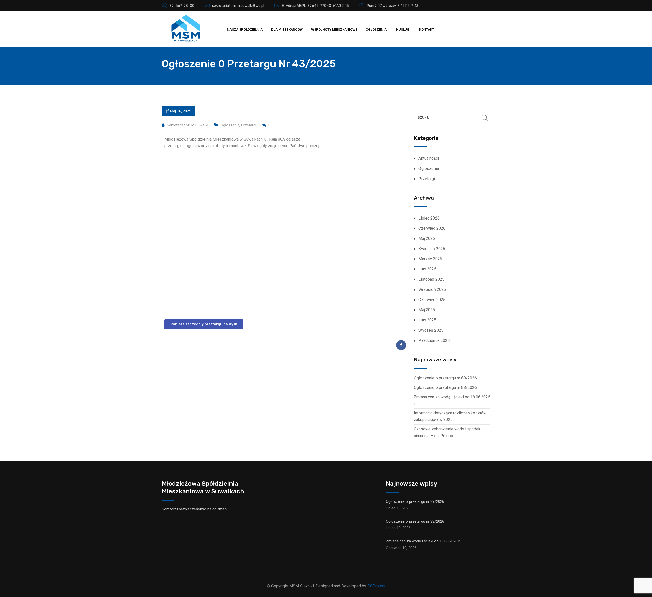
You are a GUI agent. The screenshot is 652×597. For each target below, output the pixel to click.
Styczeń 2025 (430, 330)
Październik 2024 (434, 340)
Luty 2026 (427, 269)
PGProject (376, 586)
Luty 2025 (427, 320)
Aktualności (428, 158)
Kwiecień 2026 (431, 248)
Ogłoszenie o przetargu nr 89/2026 (445, 378)
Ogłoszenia (376, 29)
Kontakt (426, 29)
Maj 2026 (426, 238)
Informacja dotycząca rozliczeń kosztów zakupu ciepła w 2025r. (450, 416)
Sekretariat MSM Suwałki (187, 125)
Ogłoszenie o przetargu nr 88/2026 (445, 387)
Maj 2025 (426, 309)
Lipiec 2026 (429, 218)
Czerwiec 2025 (431, 299)
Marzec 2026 (430, 258)
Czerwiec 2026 (431, 228)
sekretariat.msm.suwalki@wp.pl (238, 6)
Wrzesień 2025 (432, 289)
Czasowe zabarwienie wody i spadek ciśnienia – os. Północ (447, 432)
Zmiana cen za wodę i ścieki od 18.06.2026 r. (452, 400)
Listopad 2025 (431, 279)
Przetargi (248, 125)
